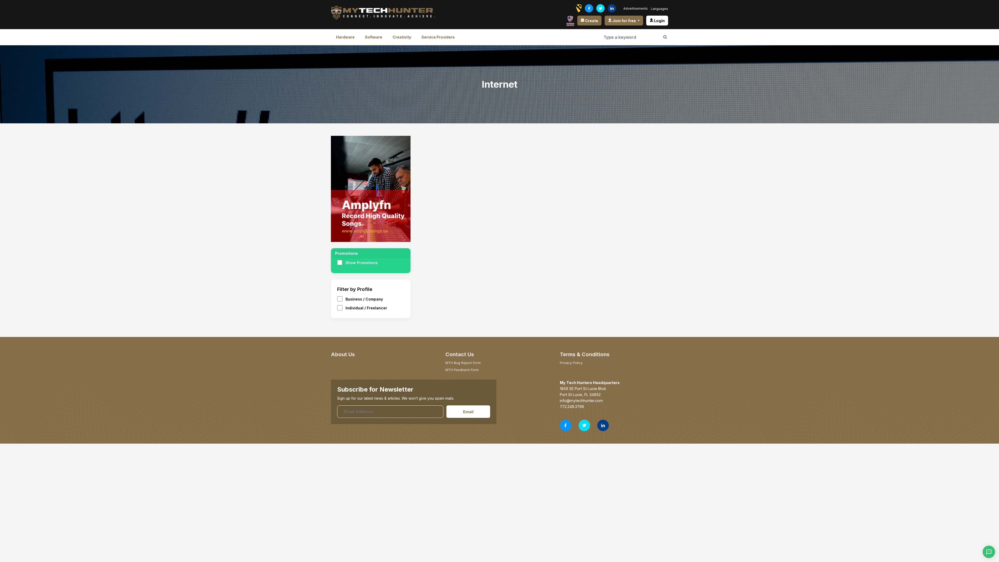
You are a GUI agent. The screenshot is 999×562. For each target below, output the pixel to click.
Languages (659, 9)
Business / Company (364, 299)
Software (373, 37)
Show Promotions (361, 262)
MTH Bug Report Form (463, 363)
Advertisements (635, 8)
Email (468, 412)
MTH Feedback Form (462, 370)
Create (591, 20)
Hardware (345, 37)
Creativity (402, 37)
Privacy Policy (571, 363)
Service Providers (438, 37)
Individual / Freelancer (366, 308)
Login (659, 20)
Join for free (624, 20)
